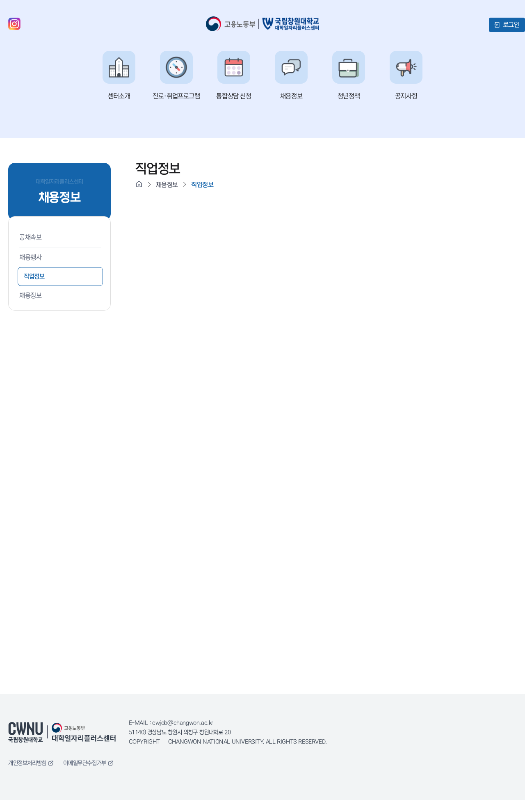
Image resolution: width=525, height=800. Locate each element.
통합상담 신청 (233, 96)
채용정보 (291, 96)
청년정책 (349, 96)
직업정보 (34, 276)
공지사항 (406, 96)
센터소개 (119, 96)
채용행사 (30, 257)
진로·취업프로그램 (176, 96)
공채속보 (30, 237)
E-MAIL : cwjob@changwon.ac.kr (171, 723)
